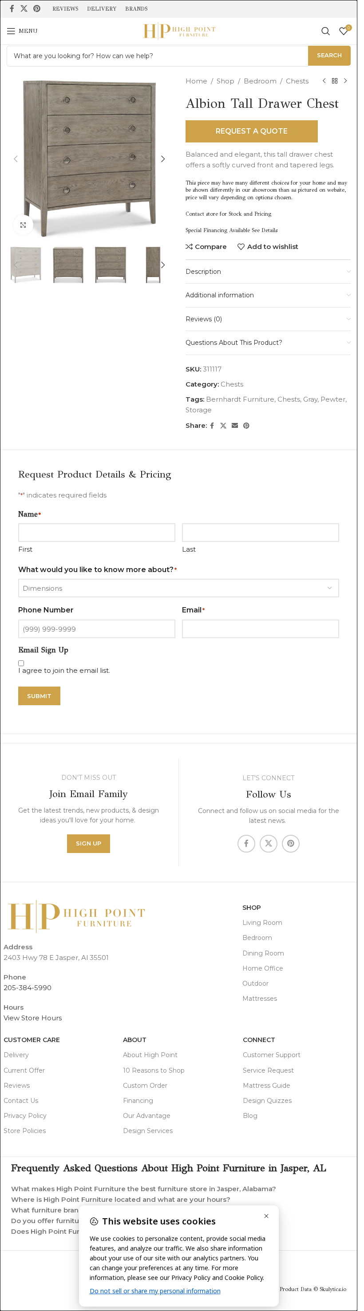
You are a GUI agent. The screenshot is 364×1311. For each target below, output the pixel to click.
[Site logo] (179, 30)
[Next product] (345, 81)
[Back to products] (334, 81)
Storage (199, 410)
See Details (264, 230)
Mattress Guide (266, 1086)
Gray (310, 399)
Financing (138, 1101)
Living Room (262, 923)
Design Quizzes (267, 1101)
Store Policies (25, 1131)
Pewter (332, 399)
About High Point (150, 1055)
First (25, 549)
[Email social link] (235, 426)
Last (189, 549)
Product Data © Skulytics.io (313, 1289)
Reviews (17, 1086)
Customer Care (32, 1040)
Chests (297, 81)
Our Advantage (146, 1116)
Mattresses (259, 999)
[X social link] (23, 9)
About (134, 1040)
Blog (250, 1116)
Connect (259, 1040)
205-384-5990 (27, 987)
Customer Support (272, 1055)
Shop (225, 81)
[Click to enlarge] (23, 225)
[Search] (326, 31)
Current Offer (24, 1070)
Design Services (148, 1131)
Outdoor (255, 983)
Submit (39, 695)
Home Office (262, 968)
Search (329, 55)
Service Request (268, 1070)
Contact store (202, 214)
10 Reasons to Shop (154, 1070)
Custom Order (145, 1086)
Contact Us (21, 1101)
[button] (15, 159)
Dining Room (263, 953)
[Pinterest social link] (36, 9)
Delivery (16, 1055)
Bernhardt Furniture (240, 399)
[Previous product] (324, 81)
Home (196, 81)
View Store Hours (33, 1018)
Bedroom (260, 81)
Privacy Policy (25, 1116)
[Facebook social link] (12, 9)
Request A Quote (252, 131)
